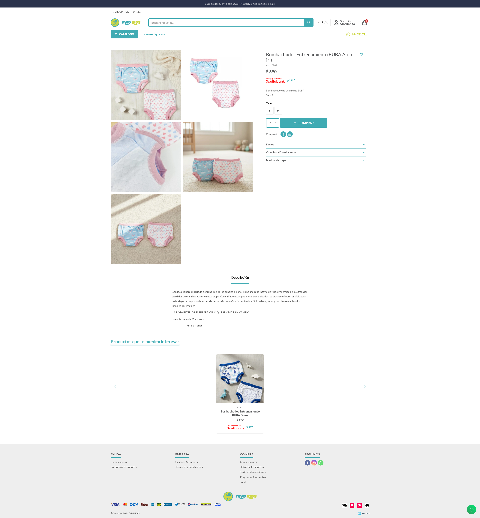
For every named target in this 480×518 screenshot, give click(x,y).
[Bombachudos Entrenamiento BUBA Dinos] (240, 378)
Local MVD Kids (120, 12)
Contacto (138, 12)
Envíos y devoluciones (253, 472)
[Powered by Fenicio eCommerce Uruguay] (363, 513)
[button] (309, 22)
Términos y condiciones (189, 467)
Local (243, 482)
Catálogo (126, 34)
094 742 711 (359, 34)
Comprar (306, 123)
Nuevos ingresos (154, 34)
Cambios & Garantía (187, 461)
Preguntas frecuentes (124, 467)
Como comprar (119, 461)
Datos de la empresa (252, 467)
